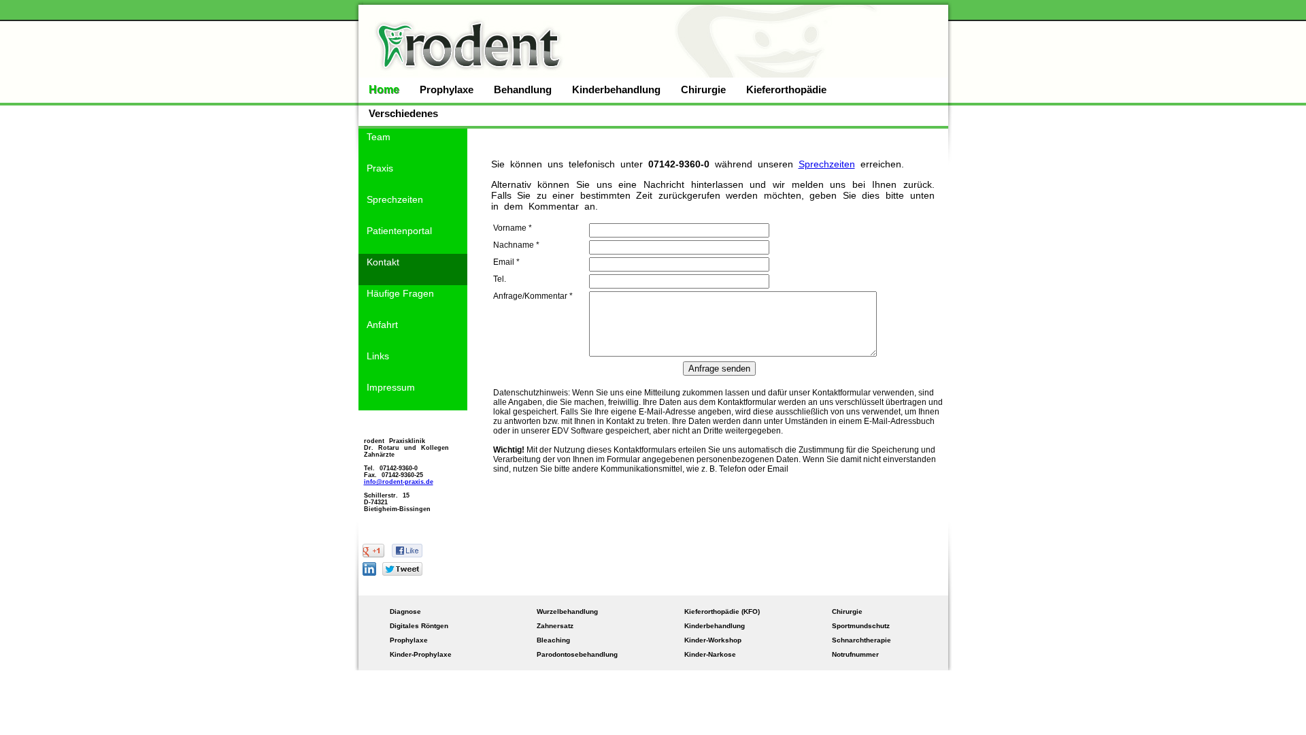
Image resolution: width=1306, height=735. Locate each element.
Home (384, 89)
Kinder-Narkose (710, 654)
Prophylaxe (446, 89)
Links (378, 355)
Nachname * (516, 245)
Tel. (499, 279)
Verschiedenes (403, 113)
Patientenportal (399, 230)
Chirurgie (703, 89)
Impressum (391, 387)
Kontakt (383, 262)
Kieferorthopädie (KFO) (722, 611)
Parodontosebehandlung (577, 654)
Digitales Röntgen (419, 626)
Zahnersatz (555, 626)
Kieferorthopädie (786, 89)
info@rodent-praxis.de (398, 481)
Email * (506, 262)
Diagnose (405, 611)
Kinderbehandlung (616, 89)
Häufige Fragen (400, 293)
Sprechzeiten (395, 199)
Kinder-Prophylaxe (421, 654)
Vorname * (512, 228)
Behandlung (523, 89)
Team (378, 136)
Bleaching (553, 640)
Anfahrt (382, 324)
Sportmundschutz (861, 626)
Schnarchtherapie (861, 640)
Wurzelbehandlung (567, 611)
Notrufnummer (855, 654)
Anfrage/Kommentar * (533, 296)
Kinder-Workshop (712, 640)
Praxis (380, 168)
